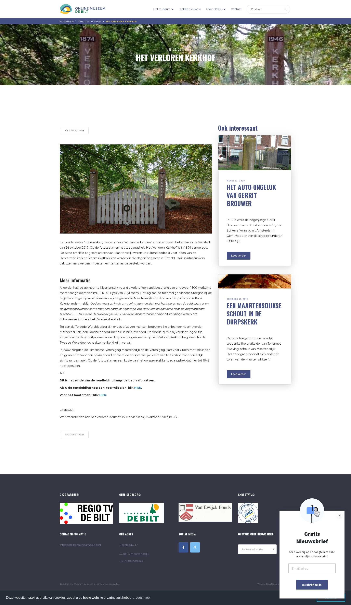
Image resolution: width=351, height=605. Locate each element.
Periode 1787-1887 (89, 21)
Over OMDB (214, 9)
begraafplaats (74, 130)
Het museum (161, 9)
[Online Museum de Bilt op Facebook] (183, 547)
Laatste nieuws (188, 9)
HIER (137, 388)
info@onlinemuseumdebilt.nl (80, 545)
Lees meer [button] (143, 597)
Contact (236, 9)
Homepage (67, 21)
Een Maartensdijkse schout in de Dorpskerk (254, 313)
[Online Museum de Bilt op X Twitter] (195, 547)
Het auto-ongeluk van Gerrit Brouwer (251, 195)
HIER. (103, 395)
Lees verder (238, 255)
